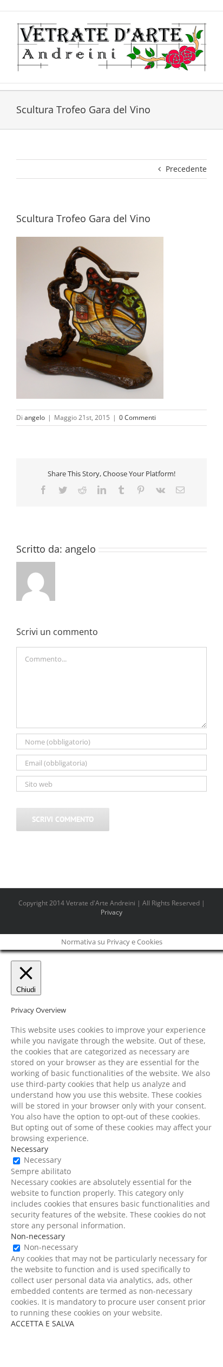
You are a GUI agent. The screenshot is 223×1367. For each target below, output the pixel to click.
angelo (34, 417)
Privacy (111, 912)
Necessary (42, 1160)
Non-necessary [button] (38, 1236)
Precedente (186, 169)
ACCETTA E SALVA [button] (42, 1323)
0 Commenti (137, 417)
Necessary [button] (29, 1149)
